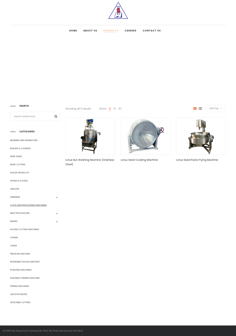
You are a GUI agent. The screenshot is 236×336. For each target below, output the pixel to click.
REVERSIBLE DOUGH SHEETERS (25, 261)
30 (120, 109)
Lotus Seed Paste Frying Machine (197, 160)
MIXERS (14, 221)
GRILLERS (14, 188)
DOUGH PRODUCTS (19, 172)
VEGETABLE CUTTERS (20, 302)
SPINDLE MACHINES (19, 286)
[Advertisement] (118, 64)
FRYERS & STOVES (19, 180)
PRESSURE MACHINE (20, 253)
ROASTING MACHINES (21, 269)
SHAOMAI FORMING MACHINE (25, 277)
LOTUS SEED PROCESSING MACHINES (28, 205)
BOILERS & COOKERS (20, 148)
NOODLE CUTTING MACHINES (24, 229)
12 (110, 109)
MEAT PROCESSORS (20, 213)
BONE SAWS (16, 156)
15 (115, 109)
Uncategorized (18, 294)
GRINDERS (15, 197)
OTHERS (14, 237)
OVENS (13, 245)
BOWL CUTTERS (17, 164)
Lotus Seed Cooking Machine (139, 160)
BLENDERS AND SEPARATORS (24, 140)
